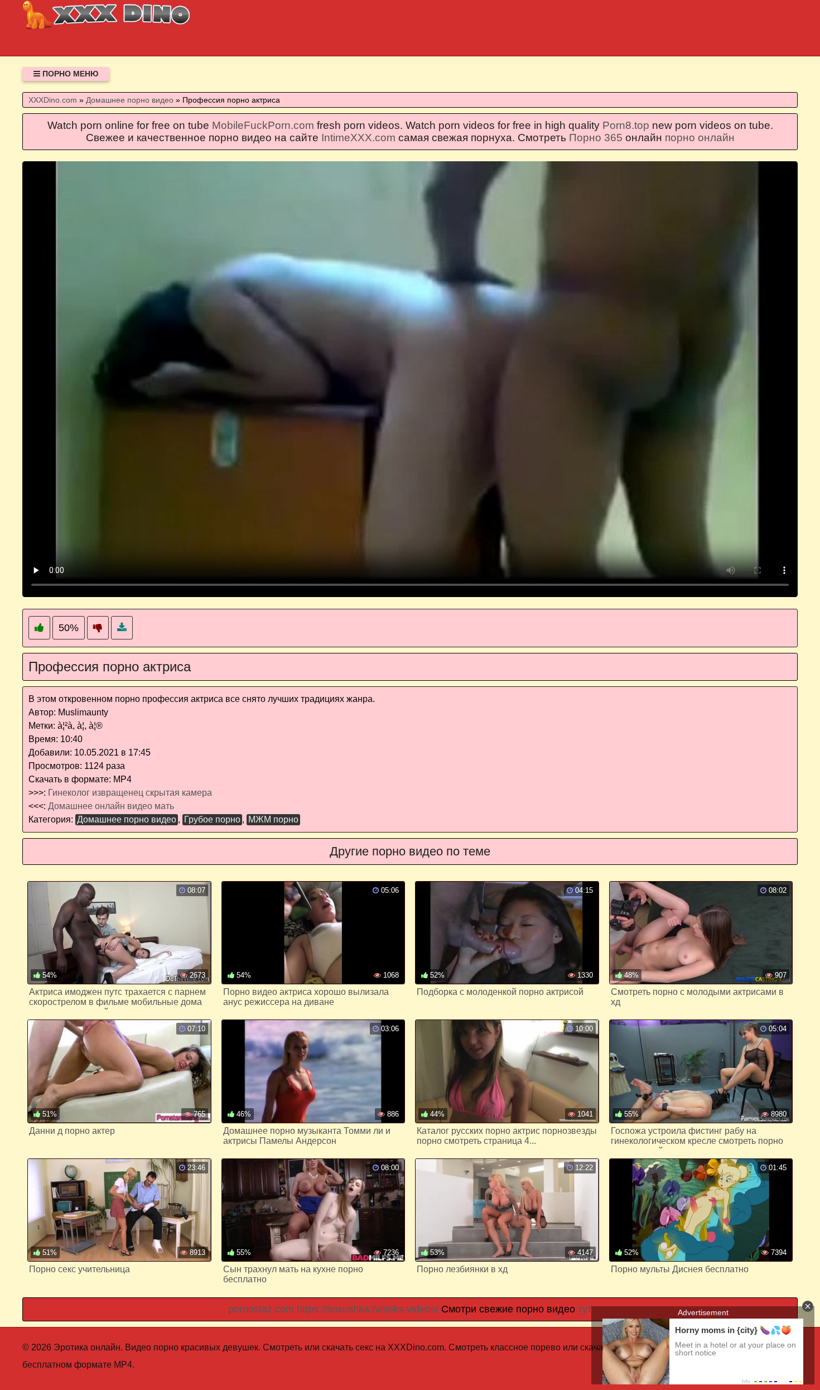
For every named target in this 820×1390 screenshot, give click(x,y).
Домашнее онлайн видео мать (111, 806)
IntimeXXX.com (358, 137)
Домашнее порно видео (126, 819)
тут (585, 1309)
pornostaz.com (261, 1309)
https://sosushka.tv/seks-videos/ (367, 1309)
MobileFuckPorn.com (263, 125)
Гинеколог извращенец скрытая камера (130, 792)
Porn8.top (625, 125)
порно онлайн (700, 137)
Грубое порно (212, 819)
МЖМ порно (273, 819)
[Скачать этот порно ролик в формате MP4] (122, 628)
